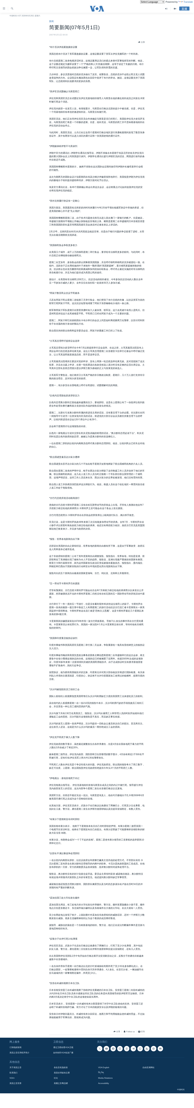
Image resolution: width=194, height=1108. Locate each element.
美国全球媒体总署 (62, 1073)
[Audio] (166, 9)
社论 (56, 1078)
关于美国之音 (15, 1067)
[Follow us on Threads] (126, 1048)
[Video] (175, 9)
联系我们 (13, 1073)
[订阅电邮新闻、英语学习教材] (160, 1048)
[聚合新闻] (147, 1048)
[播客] (153, 1048)
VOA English (103, 1067)
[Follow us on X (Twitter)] (99, 1048)
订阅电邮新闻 (15, 1047)
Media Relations (105, 1078)
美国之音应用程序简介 (19, 1052)
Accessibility (103, 1083)
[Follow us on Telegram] (133, 1048)
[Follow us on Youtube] (106, 1048)
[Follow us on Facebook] (113, 1048)
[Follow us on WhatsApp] (140, 1048)
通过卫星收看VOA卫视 (63, 1047)
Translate (188, 2)
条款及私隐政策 (61, 1067)
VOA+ (12, 1078)
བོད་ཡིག (101, 1073)
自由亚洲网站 (148, 1067)
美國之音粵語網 (61, 1083)
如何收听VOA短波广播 (63, 1052)
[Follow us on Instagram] (120, 1048)
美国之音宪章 (15, 1083)
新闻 (51, 21)
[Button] (141, 42)
